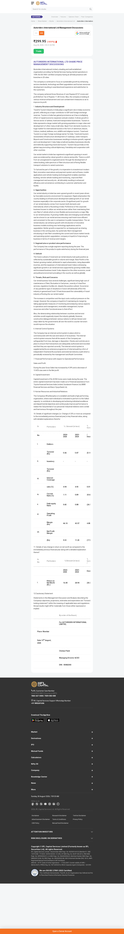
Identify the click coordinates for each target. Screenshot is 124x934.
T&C (45, 477)
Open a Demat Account (62, 471)
